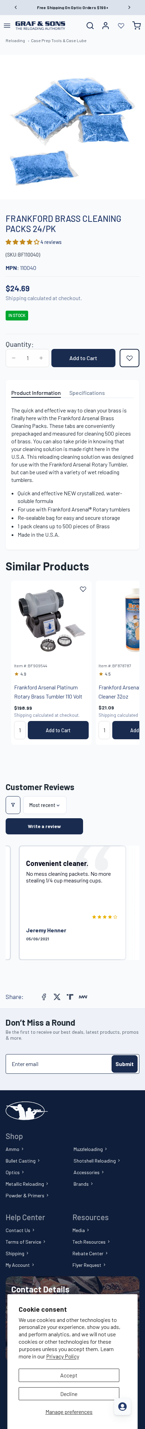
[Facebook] (44, 997)
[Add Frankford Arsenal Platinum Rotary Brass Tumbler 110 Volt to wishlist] (83, 589)
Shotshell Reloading (95, 1161)
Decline (68, 1393)
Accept (68, 1375)
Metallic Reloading (25, 1184)
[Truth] (70, 997)
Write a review (44, 826)
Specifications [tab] (87, 392)
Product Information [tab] (36, 392)
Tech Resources (89, 1242)
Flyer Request (86, 1265)
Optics (13, 1172)
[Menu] (7, 26)
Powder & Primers (25, 1195)
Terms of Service (23, 1242)
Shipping (15, 1253)
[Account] (105, 25)
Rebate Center (87, 1253)
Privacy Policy (62, 1356)
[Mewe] (83, 997)
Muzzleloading (88, 1149)
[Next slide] (126, 662)
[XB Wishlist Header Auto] (121, 25)
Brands (81, 1184)
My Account (18, 1265)
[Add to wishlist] (129, 358)
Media (78, 1230)
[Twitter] (57, 997)
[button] (23, 241)
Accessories (87, 1172)
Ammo (12, 1149)
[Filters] (13, 805)
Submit (124, 1063)
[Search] (90, 25)
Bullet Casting (21, 1161)
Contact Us (18, 1230)
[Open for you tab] (122, 1406)
